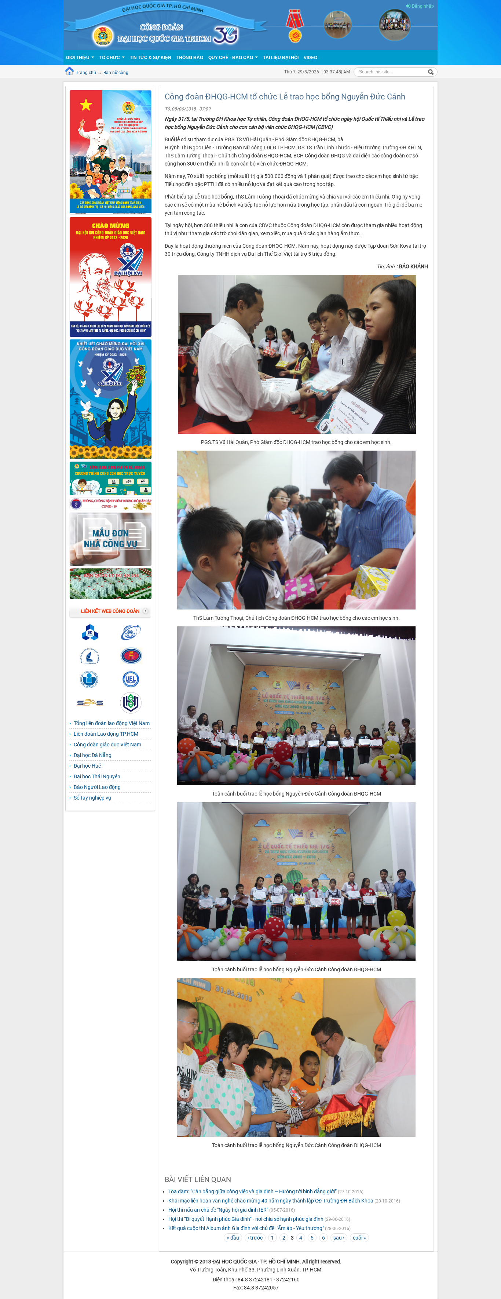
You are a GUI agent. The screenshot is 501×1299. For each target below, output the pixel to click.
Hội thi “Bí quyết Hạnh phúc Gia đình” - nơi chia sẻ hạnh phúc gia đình (245, 1219)
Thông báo (189, 57)
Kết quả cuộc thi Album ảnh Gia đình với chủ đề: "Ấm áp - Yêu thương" (246, 1228)
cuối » (359, 1238)
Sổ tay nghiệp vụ (92, 798)
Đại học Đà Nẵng (92, 755)
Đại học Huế (87, 766)
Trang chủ (86, 72)
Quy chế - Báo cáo (231, 57)
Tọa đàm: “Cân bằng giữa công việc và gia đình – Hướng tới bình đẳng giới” (252, 1191)
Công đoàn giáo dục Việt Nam (107, 744)
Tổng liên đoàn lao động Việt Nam (112, 723)
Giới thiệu (78, 57)
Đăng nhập (423, 6)
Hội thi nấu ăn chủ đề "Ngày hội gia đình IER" (218, 1210)
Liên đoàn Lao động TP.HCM (106, 734)
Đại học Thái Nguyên (97, 776)
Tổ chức (110, 57)
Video (310, 57)
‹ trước (255, 1238)
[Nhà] (250, 25)
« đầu (233, 1238)
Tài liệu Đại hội (281, 57)
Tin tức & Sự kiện (150, 57)
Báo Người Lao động (97, 787)
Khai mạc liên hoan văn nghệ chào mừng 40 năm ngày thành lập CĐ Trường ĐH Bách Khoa (270, 1201)
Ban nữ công (115, 72)
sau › (338, 1238)
